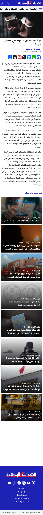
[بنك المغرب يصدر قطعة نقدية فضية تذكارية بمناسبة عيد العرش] (21, 295)
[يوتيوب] (29, 483)
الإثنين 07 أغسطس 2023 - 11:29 (32, 51)
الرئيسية (33, 9)
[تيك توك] (14, 483)
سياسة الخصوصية (21, 498)
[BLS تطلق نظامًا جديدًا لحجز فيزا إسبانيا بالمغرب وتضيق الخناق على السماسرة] (21, 323)
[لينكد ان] (9, 483)
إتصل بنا (21, 491)
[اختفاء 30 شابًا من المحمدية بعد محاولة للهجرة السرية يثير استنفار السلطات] (21, 351)
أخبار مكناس (23, 9)
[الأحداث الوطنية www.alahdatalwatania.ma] (30, 3)
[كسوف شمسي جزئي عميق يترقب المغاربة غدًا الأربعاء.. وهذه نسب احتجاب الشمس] (21, 239)
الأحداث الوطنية (10, 9)
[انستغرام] (24, 483)
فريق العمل (21, 495)
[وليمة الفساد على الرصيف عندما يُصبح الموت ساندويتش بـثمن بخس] (21, 407)
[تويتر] (33, 483)
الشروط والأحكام (21, 502)
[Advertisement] (21, 443)
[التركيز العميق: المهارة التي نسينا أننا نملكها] (21, 210)
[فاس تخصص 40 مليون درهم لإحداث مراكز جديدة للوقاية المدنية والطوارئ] (21, 267)
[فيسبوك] (19, 483)
